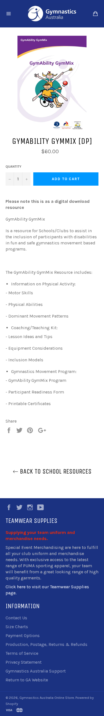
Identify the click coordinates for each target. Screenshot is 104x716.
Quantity (13, 166)
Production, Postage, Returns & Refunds (46, 644)
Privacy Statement (24, 662)
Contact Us (16, 617)
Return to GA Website (27, 679)
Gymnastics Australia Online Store (46, 697)
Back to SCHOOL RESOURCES (55, 471)
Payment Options (23, 635)
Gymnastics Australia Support (36, 671)
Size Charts (17, 626)
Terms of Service (22, 653)
